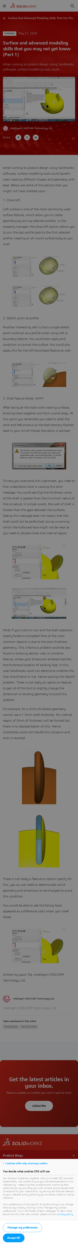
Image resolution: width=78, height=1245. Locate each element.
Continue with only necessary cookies (26, 1163)
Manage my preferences (22, 1227)
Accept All (13, 1237)
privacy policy (65, 1214)
